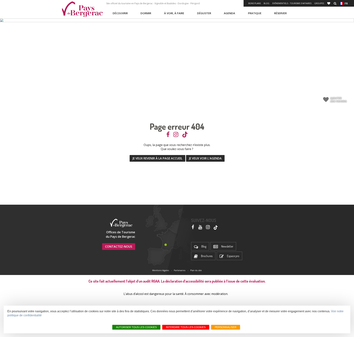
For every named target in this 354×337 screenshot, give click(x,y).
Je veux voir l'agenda (205, 158)
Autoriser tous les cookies (136, 327)
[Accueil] (82, 9)
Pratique (254, 13)
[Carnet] (329, 3)
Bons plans (254, 3)
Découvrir (120, 13)
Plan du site (196, 270)
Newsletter (227, 246)
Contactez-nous (118, 247)
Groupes (319, 3)
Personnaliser (225, 327)
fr (345, 3)
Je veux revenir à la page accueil (157, 158)
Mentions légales (160, 270)
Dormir (145, 13)
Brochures (207, 256)
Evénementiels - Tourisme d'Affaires (291, 3)
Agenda (229, 13)
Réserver (280, 13)
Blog (266, 3)
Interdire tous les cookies (186, 327)
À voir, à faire (174, 13)
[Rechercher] (335, 3)
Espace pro (233, 256)
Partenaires (179, 270)
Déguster (204, 13)
